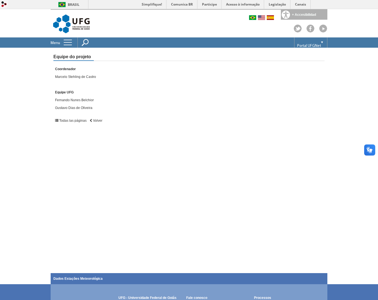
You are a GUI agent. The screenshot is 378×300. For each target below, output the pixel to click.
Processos (262, 298)
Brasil (73, 4)
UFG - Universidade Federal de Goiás (147, 298)
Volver (97, 121)
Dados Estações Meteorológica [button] (78, 279)
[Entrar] (4, 4)
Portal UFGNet (309, 46)
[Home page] (323, 31)
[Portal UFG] (71, 23)
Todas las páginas (72, 121)
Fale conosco (196, 298)
